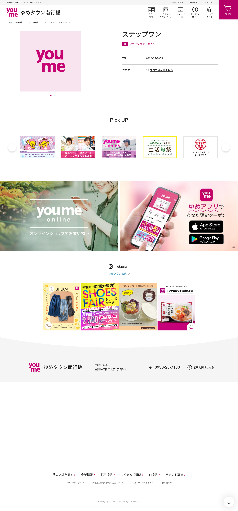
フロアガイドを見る (161, 70)
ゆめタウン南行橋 (14, 22)
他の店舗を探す (31, 2)
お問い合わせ (166, 483)
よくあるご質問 (131, 474)
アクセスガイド (177, 2)
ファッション (48, 22)
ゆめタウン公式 (117, 273)
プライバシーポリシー (76, 483)
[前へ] (12, 147)
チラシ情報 (151, 12)
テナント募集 (174, 474)
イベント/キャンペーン (166, 12)
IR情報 (153, 474)
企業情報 (87, 474)
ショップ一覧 (180, 12)
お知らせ (193, 2)
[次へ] (226, 147)
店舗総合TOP (12, 2)
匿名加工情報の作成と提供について (108, 483)
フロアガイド (209, 12)
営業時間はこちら (203, 367)
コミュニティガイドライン (141, 483)
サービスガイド (195, 12)
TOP (229, 502)
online (228, 9)
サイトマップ (208, 2)
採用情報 (107, 474)
